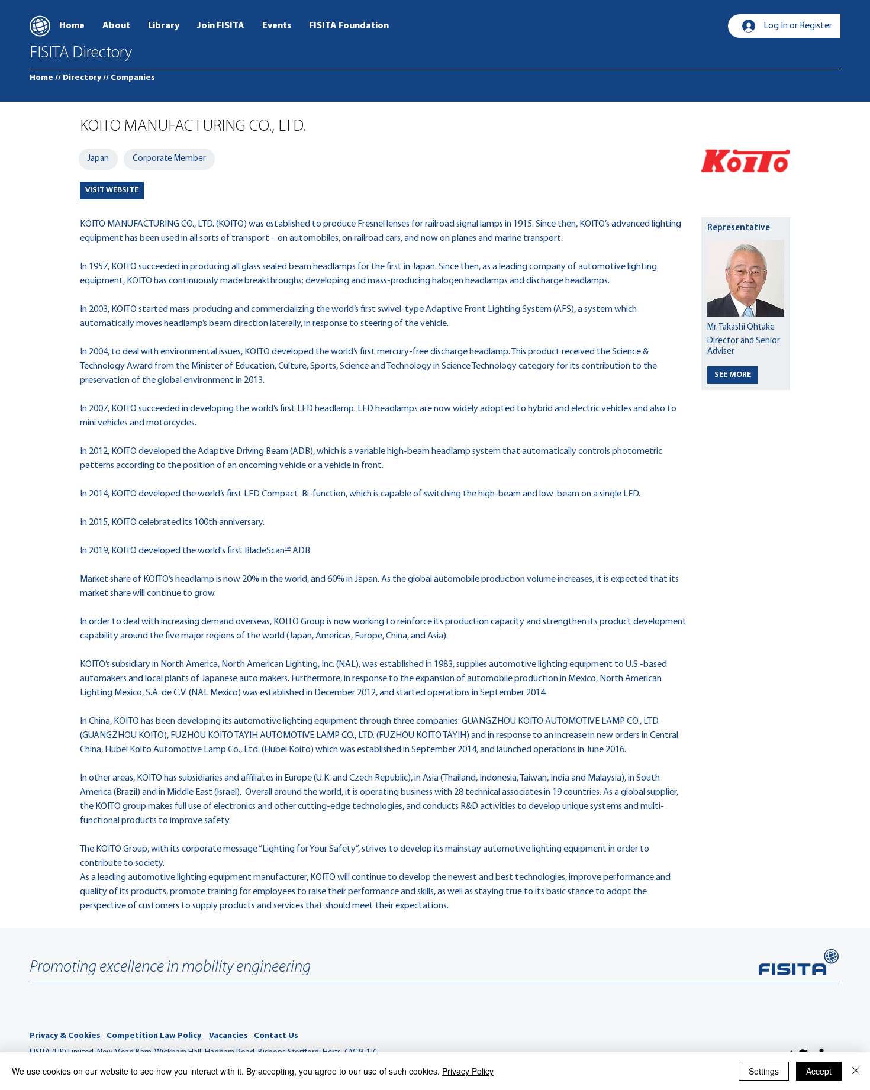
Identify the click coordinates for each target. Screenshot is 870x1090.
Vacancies (228, 1035)
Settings (764, 1071)
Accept (819, 1071)
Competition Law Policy (155, 1035)
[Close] (856, 1071)
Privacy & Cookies (65, 1035)
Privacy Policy (468, 1071)
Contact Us (276, 1035)
